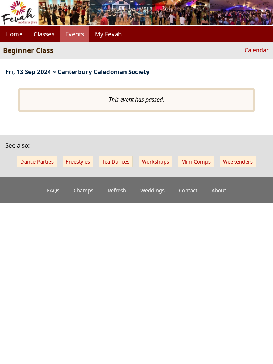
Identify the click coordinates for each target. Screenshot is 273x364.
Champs (83, 190)
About (219, 190)
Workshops (155, 161)
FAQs (53, 190)
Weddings (152, 190)
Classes (44, 34)
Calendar (257, 50)
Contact (188, 190)
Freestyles (78, 161)
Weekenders (238, 161)
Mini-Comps (196, 161)
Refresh (117, 190)
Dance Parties (37, 161)
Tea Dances (115, 161)
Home (14, 34)
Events (74, 34)
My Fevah (108, 34)
